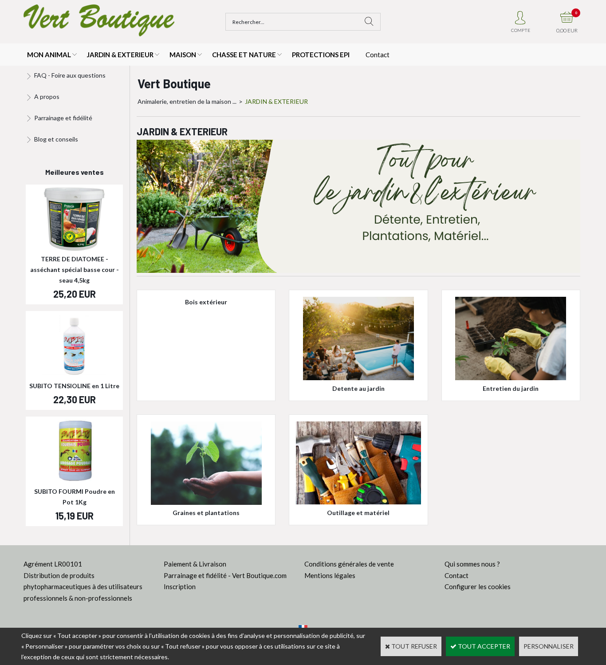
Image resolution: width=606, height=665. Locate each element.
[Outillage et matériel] (358, 502)
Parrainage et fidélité (63, 118)
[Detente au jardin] (358, 378)
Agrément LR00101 (53, 564)
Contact (378, 55)
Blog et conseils (56, 139)
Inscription (180, 586)
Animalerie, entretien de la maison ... (187, 101)
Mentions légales (329, 575)
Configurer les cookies (478, 586)
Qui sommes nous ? (472, 564)
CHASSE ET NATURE (244, 55)
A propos (46, 96)
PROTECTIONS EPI (321, 55)
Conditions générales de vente (349, 564)
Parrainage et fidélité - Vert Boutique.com (225, 575)
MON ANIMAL (49, 55)
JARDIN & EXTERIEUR (120, 55)
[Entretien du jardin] (510, 378)
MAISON (182, 55)
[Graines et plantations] (206, 502)
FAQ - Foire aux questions (70, 75)
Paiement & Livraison (195, 564)
